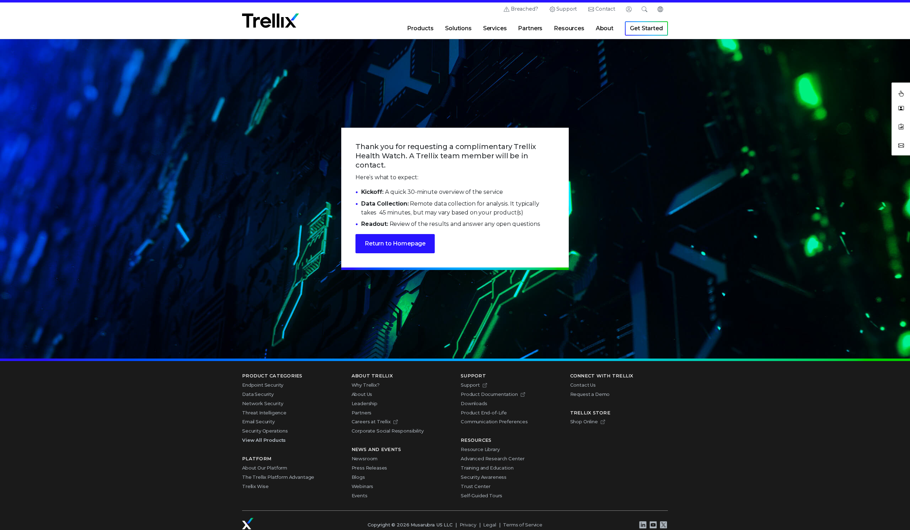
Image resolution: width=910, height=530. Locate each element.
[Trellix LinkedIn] (642, 525)
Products (420, 28)
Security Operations (265, 431)
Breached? (524, 9)
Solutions (458, 28)
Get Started (646, 28)
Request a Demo (590, 394)
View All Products (264, 440)
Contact (605, 9)
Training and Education (487, 468)
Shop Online (584, 421)
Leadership (365, 403)
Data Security (258, 394)
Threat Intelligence (264, 412)
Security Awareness (484, 477)
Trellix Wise (255, 486)
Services (495, 28)
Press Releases (369, 468)
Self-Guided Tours (481, 495)
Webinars (363, 486)
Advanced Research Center (493, 458)
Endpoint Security (262, 385)
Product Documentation (489, 394)
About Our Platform (264, 468)
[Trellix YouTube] (653, 525)
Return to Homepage (395, 243)
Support (566, 9)
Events (360, 495)
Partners (530, 28)
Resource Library (480, 449)
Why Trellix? (366, 385)
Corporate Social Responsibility (388, 431)
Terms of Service (522, 525)
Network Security (262, 403)
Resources (569, 28)
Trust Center (476, 486)
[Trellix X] (663, 525)
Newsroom (365, 458)
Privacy (468, 525)
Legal (489, 525)
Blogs (358, 477)
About (605, 28)
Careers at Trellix (371, 421)
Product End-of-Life (484, 412)
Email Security (258, 421)
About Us (362, 394)
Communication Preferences (494, 421)
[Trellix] (247, 523)
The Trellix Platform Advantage (278, 477)
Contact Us (583, 385)
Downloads (474, 403)
